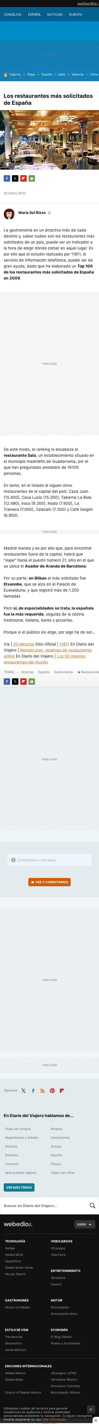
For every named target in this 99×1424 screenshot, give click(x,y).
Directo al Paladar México (23, 1392)
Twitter (15, 178)
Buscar (92, 1206)
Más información (55, 1419)
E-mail (32, 178)
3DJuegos (58, 1248)
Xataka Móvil (14, 1254)
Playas (56, 1164)
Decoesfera (13, 1343)
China (94, 74)
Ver (51, 882)
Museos (56, 1129)
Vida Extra (58, 1254)
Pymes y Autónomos (65, 1343)
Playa (31, 74)
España (34, 14)
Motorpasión (60, 1307)
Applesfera (13, 1261)
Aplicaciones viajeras (20, 1173)
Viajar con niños (62, 1173)
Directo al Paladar (17, 1307)
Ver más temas (19, 1187)
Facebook (7, 178)
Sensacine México (64, 1379)
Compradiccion (15, 1350)
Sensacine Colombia (65, 1386)
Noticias (55, 14)
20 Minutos (23, 644)
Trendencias (14, 1337)
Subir (81, 1224)
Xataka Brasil (14, 1379)
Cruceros (12, 1164)
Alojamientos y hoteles (21, 1137)
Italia (61, 74)
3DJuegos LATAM (63, 1373)
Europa (75, 14)
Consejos (12, 14)
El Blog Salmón (61, 1337)
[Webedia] (88, 3)
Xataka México (15, 1373)
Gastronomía (63, 672)
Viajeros (15, 74)
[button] (34, 212)
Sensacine (58, 1278)
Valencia (77, 74)
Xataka (10, 1248)
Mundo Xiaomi (15, 1274)
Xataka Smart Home (19, 1267)
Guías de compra (18, 1129)
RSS (42, 1090)
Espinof (56, 1284)
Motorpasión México (65, 1392)
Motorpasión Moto (64, 1314)
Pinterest (52, 1090)
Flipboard (23, 178)
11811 (64, 644)
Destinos (11, 1155)
